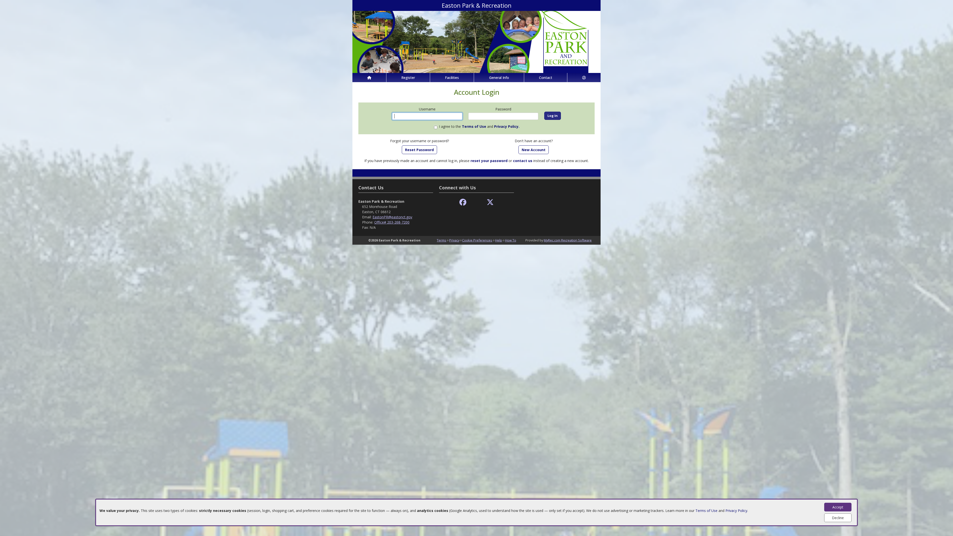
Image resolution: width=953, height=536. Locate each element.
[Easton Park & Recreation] (476, 41)
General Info (499, 77)
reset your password (489, 160)
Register (408, 77)
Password (503, 109)
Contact (545, 77)
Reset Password (419, 149)
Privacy (454, 240)
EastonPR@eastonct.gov (392, 217)
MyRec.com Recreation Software (568, 240)
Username (427, 109)
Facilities (452, 77)
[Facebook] (462, 202)
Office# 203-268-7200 (391, 222)
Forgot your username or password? (419, 140)
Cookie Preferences (477, 240)
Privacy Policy (736, 510)
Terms (441, 240)
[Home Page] (369, 77)
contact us (522, 160)
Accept (837, 507)
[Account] (584, 77)
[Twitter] (490, 202)
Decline (838, 517)
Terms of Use (706, 510)
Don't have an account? (534, 140)
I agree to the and (479, 126)
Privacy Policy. (506, 126)
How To (510, 240)
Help (498, 240)
